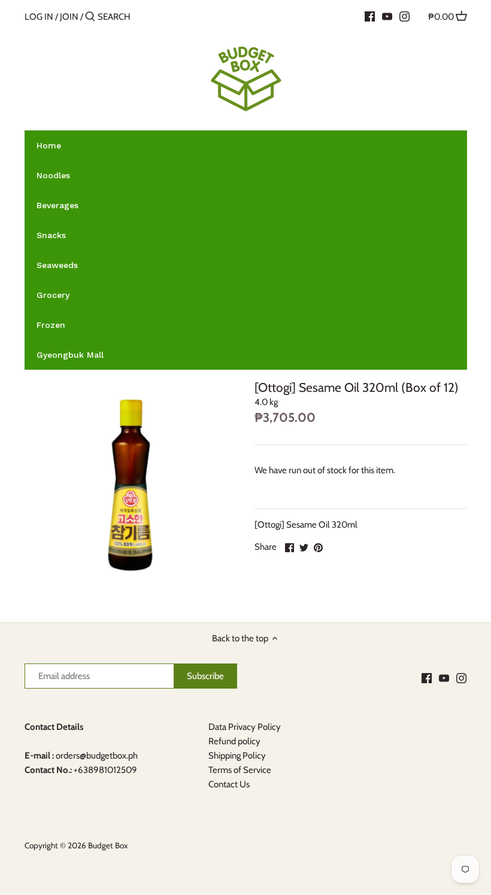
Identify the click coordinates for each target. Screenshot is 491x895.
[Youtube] (387, 16)
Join (69, 16)
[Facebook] (370, 16)
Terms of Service (239, 770)
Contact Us (229, 784)
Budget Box (108, 845)
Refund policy (234, 741)
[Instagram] (404, 16)
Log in (39, 16)
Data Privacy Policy (244, 727)
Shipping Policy (237, 755)
